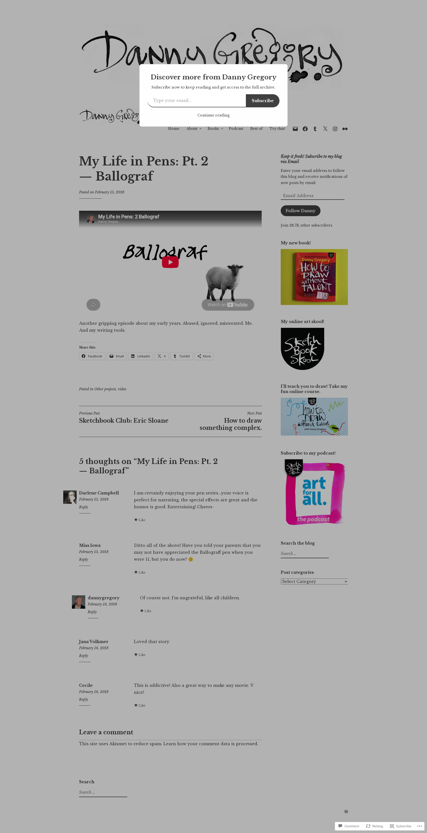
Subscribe (263, 100)
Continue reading (213, 115)
